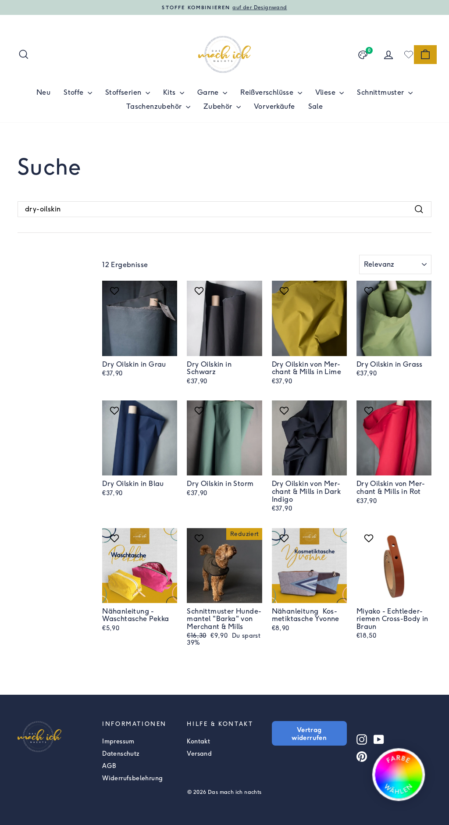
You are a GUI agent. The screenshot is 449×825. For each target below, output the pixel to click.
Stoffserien (124, 92)
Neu (43, 92)
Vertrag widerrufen (309, 733)
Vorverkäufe (274, 106)
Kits (170, 92)
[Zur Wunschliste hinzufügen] (116, 290)
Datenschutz (120, 753)
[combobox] (224, 209)
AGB (109, 766)
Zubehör (218, 106)
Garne (209, 92)
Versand (199, 753)
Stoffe (75, 92)
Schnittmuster (381, 92)
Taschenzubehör (155, 106)
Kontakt (198, 741)
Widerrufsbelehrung (132, 778)
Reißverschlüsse (267, 92)
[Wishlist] (408, 54)
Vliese (326, 92)
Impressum (118, 741)
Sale (315, 106)
